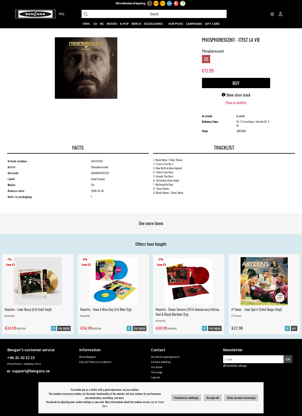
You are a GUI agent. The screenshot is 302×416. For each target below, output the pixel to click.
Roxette (10, 316)
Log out (155, 377)
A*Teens (236, 316)
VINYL (87, 24)
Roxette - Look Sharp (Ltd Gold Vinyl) (28, 309)
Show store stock (237, 95)
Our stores (156, 367)
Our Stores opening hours (165, 357)
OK (288, 359)
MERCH (136, 24)
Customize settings (186, 397)
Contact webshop (161, 362)
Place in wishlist (236, 102)
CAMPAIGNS (194, 24)
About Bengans (87, 357)
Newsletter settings (236, 365)
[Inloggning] (280, 14)
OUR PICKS (175, 24)
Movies (112, 24)
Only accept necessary (241, 397)
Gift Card (212, 24)
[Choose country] (272, 14)
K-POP (124, 24)
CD (95, 24)
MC (102, 24)
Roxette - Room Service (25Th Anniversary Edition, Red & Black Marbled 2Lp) (188, 312)
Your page (156, 372)
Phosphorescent (213, 51)
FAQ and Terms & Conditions (95, 362)
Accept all (212, 397)
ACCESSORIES (153, 24)
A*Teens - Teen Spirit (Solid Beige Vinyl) (256, 309)
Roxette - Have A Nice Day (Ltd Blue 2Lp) (105, 309)
